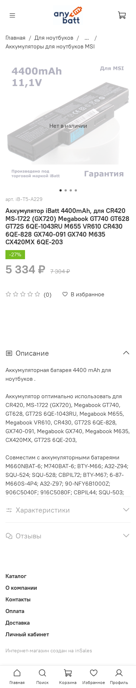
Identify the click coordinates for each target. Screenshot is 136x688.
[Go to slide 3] (71, 190)
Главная (15, 37)
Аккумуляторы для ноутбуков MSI (50, 46)
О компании (21, 587)
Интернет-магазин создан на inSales (48, 650)
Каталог (15, 576)
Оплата (14, 610)
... (87, 37)
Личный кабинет (27, 634)
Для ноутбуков (53, 37)
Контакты (17, 599)
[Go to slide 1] (60, 190)
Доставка (17, 622)
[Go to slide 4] (76, 190)
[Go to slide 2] (66, 190)
